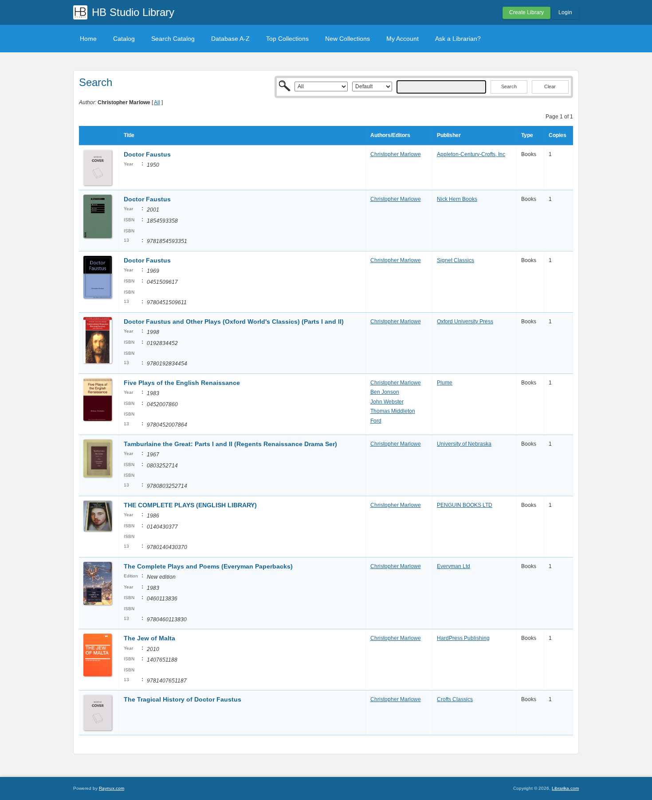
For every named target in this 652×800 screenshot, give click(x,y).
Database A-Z (230, 38)
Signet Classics (455, 260)
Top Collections (287, 38)
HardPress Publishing (463, 638)
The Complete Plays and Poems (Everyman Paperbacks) (208, 566)
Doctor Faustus (147, 154)
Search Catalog (173, 38)
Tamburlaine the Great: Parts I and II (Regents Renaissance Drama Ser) (230, 443)
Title (129, 135)
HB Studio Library (133, 12)
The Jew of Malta (149, 638)
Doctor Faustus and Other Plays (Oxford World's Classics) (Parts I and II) (234, 321)
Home (88, 38)
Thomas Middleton (392, 411)
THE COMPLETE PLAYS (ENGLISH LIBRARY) (190, 505)
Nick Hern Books (457, 199)
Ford (375, 421)
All (157, 102)
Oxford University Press (465, 321)
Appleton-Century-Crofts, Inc (471, 154)
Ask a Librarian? (458, 38)
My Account (402, 38)
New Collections (347, 38)
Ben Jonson (384, 392)
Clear (550, 86)
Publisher (449, 135)
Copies (557, 135)
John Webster (387, 402)
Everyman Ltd (453, 566)
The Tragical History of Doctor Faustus (182, 699)
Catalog (124, 38)
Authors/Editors (390, 135)
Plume (444, 383)
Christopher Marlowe (395, 154)
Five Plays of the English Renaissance (182, 382)
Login (565, 12)
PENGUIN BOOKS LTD (464, 505)
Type (527, 135)
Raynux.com (111, 788)
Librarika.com (565, 788)
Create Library (526, 12)
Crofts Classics (455, 699)
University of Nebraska (464, 444)
